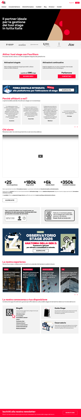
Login (77, 2)
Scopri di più (9, 200)
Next (77, 127)
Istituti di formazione (28, 7)
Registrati (71, 2)
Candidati (38, 7)
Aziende (4, 7)
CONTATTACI (66, 76)
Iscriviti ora (70, 412)
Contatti (59, 7)
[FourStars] (3, 2)
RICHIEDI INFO (28, 76)
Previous (75, 127)
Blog (45, 7)
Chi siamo (51, 7)
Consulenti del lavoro (14, 7)
